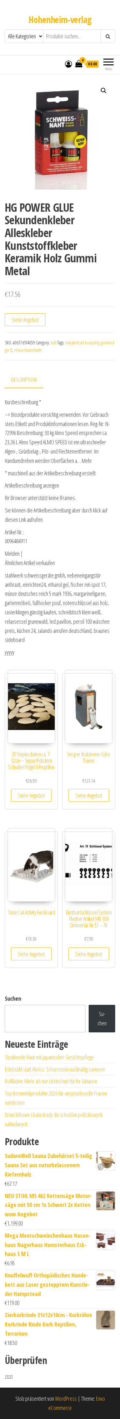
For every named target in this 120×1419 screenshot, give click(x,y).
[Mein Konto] (68, 64)
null (53, 343)
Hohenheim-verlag (59, 19)
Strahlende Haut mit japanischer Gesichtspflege (49, 1057)
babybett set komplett (82, 343)
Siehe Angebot (25, 320)
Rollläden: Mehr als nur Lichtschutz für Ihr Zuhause (51, 1081)
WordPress (66, 1398)
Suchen (13, 998)
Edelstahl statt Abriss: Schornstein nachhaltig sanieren (55, 1069)
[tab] (28, 380)
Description (23, 379)
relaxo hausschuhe (28, 350)
